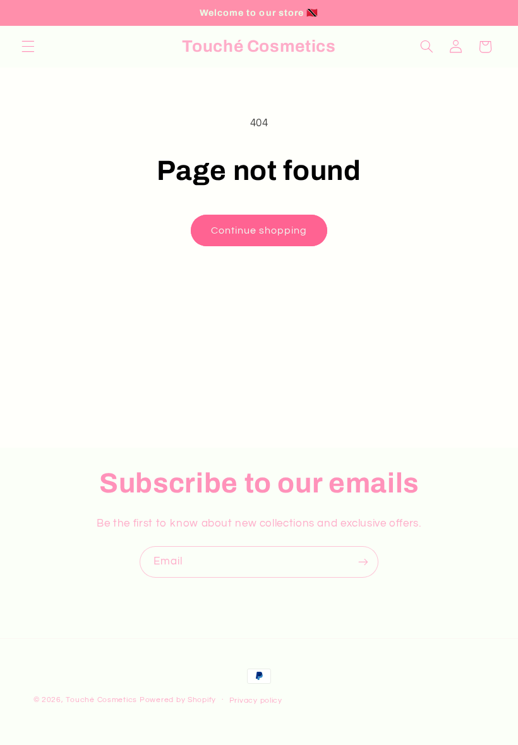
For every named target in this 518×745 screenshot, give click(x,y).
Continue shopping (259, 230)
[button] (27, 46)
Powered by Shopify (178, 699)
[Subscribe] (363, 561)
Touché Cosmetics (101, 699)
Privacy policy (255, 700)
